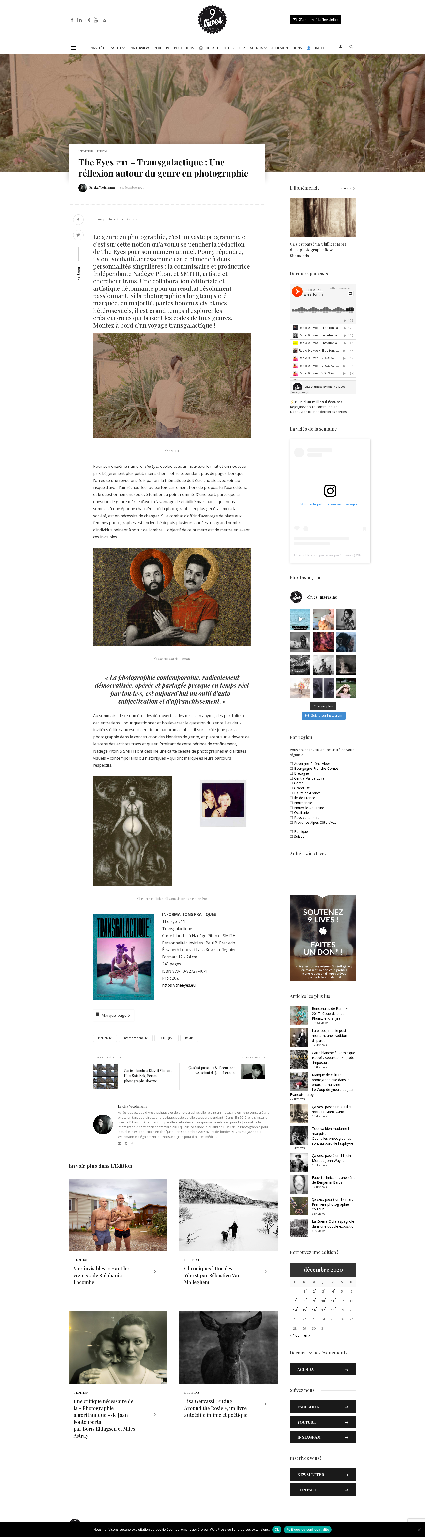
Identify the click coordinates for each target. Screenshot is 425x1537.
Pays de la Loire (306, 817)
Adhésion (279, 48)
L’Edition (161, 48)
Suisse (299, 836)
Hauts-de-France (307, 793)
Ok (277, 1529)
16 (314, 1310)
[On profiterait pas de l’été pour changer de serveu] (300, 619)
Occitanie (301, 812)
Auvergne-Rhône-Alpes (312, 763)
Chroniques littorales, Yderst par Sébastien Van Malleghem (212, 1275)
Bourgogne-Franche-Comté (316, 768)
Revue (189, 1038)
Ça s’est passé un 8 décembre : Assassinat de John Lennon (211, 1070)
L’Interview (139, 48)
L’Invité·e (97, 48)
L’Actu (115, 48)
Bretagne (301, 773)
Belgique (301, 831)
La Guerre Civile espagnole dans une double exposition (334, 1224)
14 (295, 1310)
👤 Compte (316, 48)
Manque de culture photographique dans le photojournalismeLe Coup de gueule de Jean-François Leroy (323, 1084)
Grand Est (302, 788)
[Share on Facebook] (78, 220)
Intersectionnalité (135, 1038)
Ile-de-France (304, 798)
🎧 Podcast (209, 48)
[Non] (418, 1529)
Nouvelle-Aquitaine (309, 807)
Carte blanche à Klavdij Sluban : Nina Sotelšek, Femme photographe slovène (148, 1075)
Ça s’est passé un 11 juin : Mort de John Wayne (332, 1158)
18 (332, 1310)
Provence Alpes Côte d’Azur (316, 822)
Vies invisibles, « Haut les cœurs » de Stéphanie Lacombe (102, 1275)
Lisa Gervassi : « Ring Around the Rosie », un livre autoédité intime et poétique (215, 1408)
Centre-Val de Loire (309, 778)
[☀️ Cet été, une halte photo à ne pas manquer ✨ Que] (346, 619)
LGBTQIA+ (166, 1038)
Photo (102, 151)
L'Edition (85, 151)
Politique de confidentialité (307, 1529)
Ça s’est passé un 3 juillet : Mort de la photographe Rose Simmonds (318, 249)
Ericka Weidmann (102, 187)
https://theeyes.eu (179, 985)
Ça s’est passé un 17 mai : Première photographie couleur (332, 1204)
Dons (297, 48)
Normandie (303, 802)
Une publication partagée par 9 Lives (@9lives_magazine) (339, 555)
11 (332, 1301)
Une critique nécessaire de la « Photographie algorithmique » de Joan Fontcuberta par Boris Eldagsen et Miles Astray (104, 1418)
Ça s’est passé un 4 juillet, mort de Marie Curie (332, 1109)
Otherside (232, 48)
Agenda (256, 48)
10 (323, 1301)
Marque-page (115, 1015)
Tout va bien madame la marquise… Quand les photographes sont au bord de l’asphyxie (332, 1136)
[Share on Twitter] (78, 235)
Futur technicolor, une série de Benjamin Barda (333, 1180)
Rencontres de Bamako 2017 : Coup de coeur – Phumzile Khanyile (330, 1013)
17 (323, 1310)
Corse (299, 783)
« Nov (294, 1335)
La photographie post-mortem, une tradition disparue (330, 1035)
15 (304, 1310)
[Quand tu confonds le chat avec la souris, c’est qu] (323, 619)
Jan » (306, 1335)
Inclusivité (105, 1038)
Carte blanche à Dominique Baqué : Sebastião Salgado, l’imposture (333, 1057)
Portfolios (184, 48)
